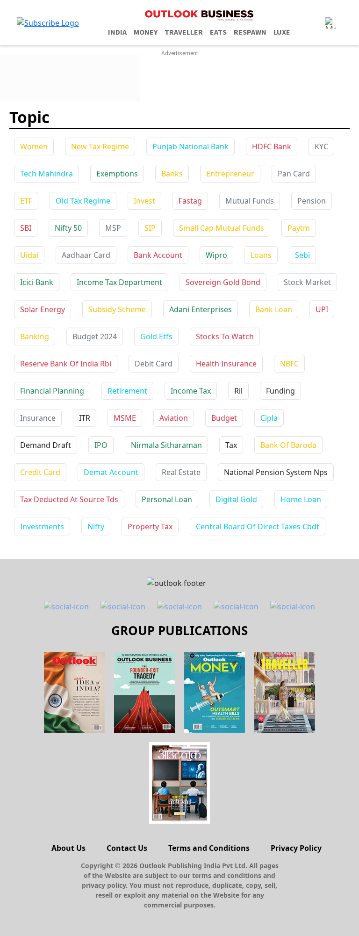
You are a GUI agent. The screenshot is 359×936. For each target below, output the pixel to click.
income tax (191, 391)
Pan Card (294, 173)
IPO (101, 445)
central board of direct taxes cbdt (257, 526)
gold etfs (156, 336)
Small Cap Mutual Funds (221, 228)
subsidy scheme (117, 309)
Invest (144, 201)
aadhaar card (86, 255)
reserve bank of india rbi (65, 363)
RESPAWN (250, 32)
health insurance (226, 363)
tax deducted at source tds (69, 499)
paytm (298, 228)
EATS (218, 32)
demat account (111, 472)
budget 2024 (94, 336)
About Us (68, 848)
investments (42, 526)
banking (34, 336)
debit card (153, 363)
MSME (125, 418)
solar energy (42, 309)
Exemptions (117, 173)
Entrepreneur (230, 173)
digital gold (236, 499)
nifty (95, 526)
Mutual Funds (249, 201)
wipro (216, 255)
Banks (172, 173)
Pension (311, 201)
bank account (158, 255)
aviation (173, 418)
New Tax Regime (100, 146)
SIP (150, 228)
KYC (321, 146)
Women (34, 146)
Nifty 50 (68, 228)
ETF (26, 201)
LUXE (281, 32)
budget (224, 418)
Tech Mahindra (46, 173)
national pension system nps (276, 472)
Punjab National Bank (190, 146)
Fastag (190, 201)
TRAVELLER (184, 32)
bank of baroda (288, 445)
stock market (307, 282)
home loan (300, 499)
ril (238, 391)
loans (261, 255)
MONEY (146, 32)
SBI (25, 228)
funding (280, 391)
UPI (322, 309)
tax (231, 445)
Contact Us (127, 848)
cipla (269, 418)
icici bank (36, 282)
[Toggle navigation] (330, 23)
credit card (40, 472)
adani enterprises (200, 309)
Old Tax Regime (83, 201)
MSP (113, 228)
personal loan (167, 499)
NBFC (289, 363)
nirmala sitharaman (166, 445)
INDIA (117, 32)
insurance (38, 418)
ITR (84, 418)
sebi (302, 255)
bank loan (273, 309)
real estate (181, 472)
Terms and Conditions (209, 848)
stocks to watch (225, 336)
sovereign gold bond (223, 282)
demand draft (45, 445)
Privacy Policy (296, 848)
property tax (150, 526)
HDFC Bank (271, 146)
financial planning (52, 391)
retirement (127, 391)
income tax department (119, 282)
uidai (29, 255)
